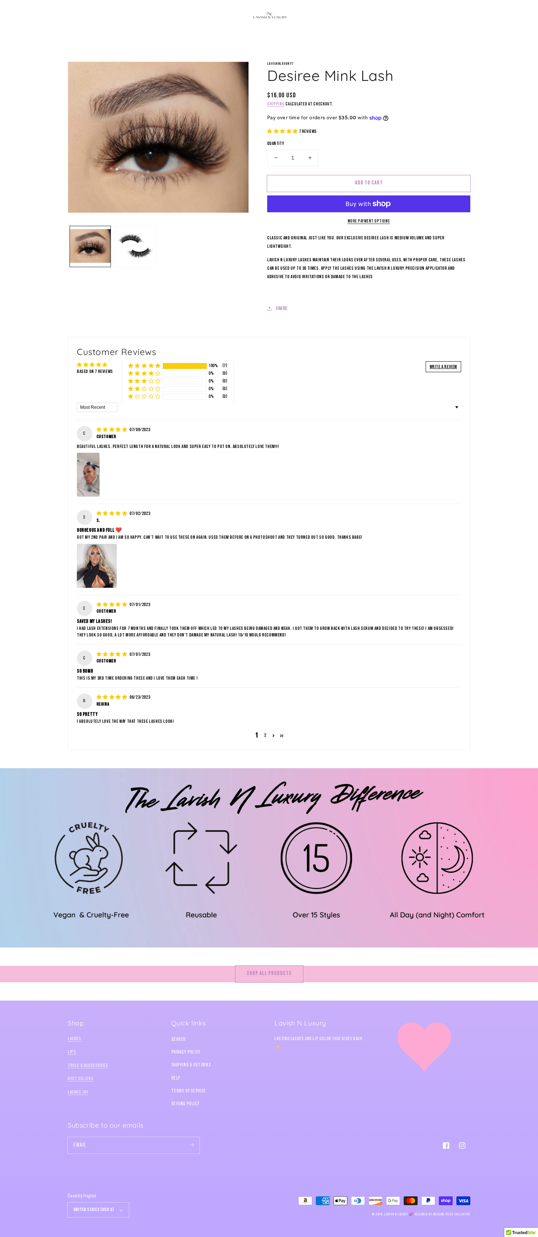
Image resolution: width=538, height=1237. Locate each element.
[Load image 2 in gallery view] (135, 246)
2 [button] (265, 735)
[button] (76, 15)
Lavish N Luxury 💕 (399, 1214)
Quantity (275, 143)
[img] (112, 430)
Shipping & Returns (191, 1065)
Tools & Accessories (88, 1065)
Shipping (276, 104)
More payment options (369, 221)
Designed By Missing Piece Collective (442, 1214)
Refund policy (185, 1103)
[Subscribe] (191, 1145)
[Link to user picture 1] (88, 475)
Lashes (74, 1039)
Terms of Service (188, 1091)
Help (175, 1078)
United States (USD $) (94, 1209)
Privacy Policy (186, 1052)
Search (178, 1039)
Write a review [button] (443, 367)
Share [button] (282, 308)
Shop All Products (269, 973)
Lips (72, 1052)
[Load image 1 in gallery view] (90, 246)
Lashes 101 (78, 1092)
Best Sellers (80, 1078)
